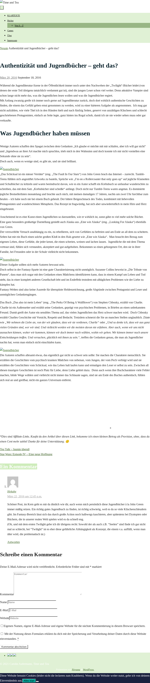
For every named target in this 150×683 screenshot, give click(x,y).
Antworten (13, 542)
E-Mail (4, 610)
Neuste (4, 48)
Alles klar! (29, 680)
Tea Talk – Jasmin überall (14, 449)
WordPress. (88, 669)
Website (4, 618)
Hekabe (11, 491)
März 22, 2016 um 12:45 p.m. (24, 496)
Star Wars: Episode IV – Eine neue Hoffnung (26, 454)
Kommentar (7, 594)
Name (3, 602)
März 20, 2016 (8, 77)
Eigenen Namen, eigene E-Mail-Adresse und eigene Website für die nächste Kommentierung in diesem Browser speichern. (74, 625)
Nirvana (76, 669)
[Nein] (37, 681)
